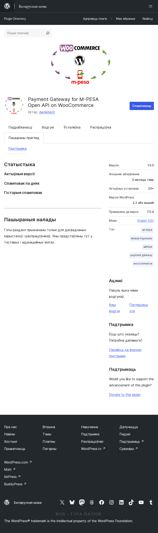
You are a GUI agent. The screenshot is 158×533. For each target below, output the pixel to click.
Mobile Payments (141, 238)
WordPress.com (18, 462)
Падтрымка (17, 148)
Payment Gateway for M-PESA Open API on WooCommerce (63, 102)
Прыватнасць (14, 449)
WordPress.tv (93, 449)
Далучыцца (129, 427)
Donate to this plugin (125, 395)
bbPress (12, 477)
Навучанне (89, 427)
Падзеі (125, 434)
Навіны (9, 434)
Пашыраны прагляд (23, 138)
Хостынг (10, 441)
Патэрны (49, 449)
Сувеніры (129, 449)
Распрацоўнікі (92, 441)
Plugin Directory (15, 18)
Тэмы (47, 434)
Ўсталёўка (72, 127)
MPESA (148, 246)
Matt (10, 469)
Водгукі (48, 127)
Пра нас (10, 427)
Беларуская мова (28, 503)
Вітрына (49, 427)
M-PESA (147, 230)
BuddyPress (15, 484)
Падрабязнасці (20, 127)
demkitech (47, 112)
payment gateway (141, 255)
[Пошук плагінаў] (48, 33)
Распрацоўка (100, 127)
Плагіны (49, 441)
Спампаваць (141, 106)
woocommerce (143, 263)
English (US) (145, 220)
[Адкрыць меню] (151, 6)
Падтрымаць (132, 441)
